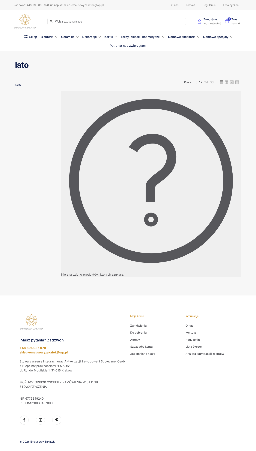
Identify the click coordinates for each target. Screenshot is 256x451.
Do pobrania (138, 332)
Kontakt (191, 332)
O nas (189, 325)
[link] (196, 82)
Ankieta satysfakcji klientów (205, 354)
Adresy (135, 339)
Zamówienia (138, 325)
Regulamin (193, 339)
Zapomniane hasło (142, 354)
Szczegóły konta (141, 346)
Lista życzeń (194, 346)
